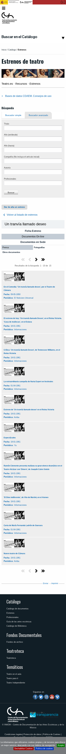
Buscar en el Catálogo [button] (19, 37)
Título (6, 124)
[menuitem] (59, 8)
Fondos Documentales (24, 635)
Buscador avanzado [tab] (38, 115)
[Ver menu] (3, 8)
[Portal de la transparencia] (43, 714)
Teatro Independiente (15, 683)
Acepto (61, 745)
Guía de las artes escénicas (18, 621)
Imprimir (54, 583)
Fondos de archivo (14, 642)
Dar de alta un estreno (14, 207)
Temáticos (14, 667)
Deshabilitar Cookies (23, 748)
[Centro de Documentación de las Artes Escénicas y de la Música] (9, 18)
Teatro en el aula (13, 674)
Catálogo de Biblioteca (16, 626)
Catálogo (13, 601)
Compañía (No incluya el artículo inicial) (21, 157)
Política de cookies (44, 748)
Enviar (45, 583)
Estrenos (10, 613)
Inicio (4, 50)
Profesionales (10, 179)
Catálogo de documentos (17, 608)
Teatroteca (15, 651)
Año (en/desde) (10, 135)
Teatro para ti (12, 678)
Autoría (7, 168)
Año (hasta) (9, 146)
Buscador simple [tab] (13, 115)
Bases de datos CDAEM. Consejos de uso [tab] (28, 96)
